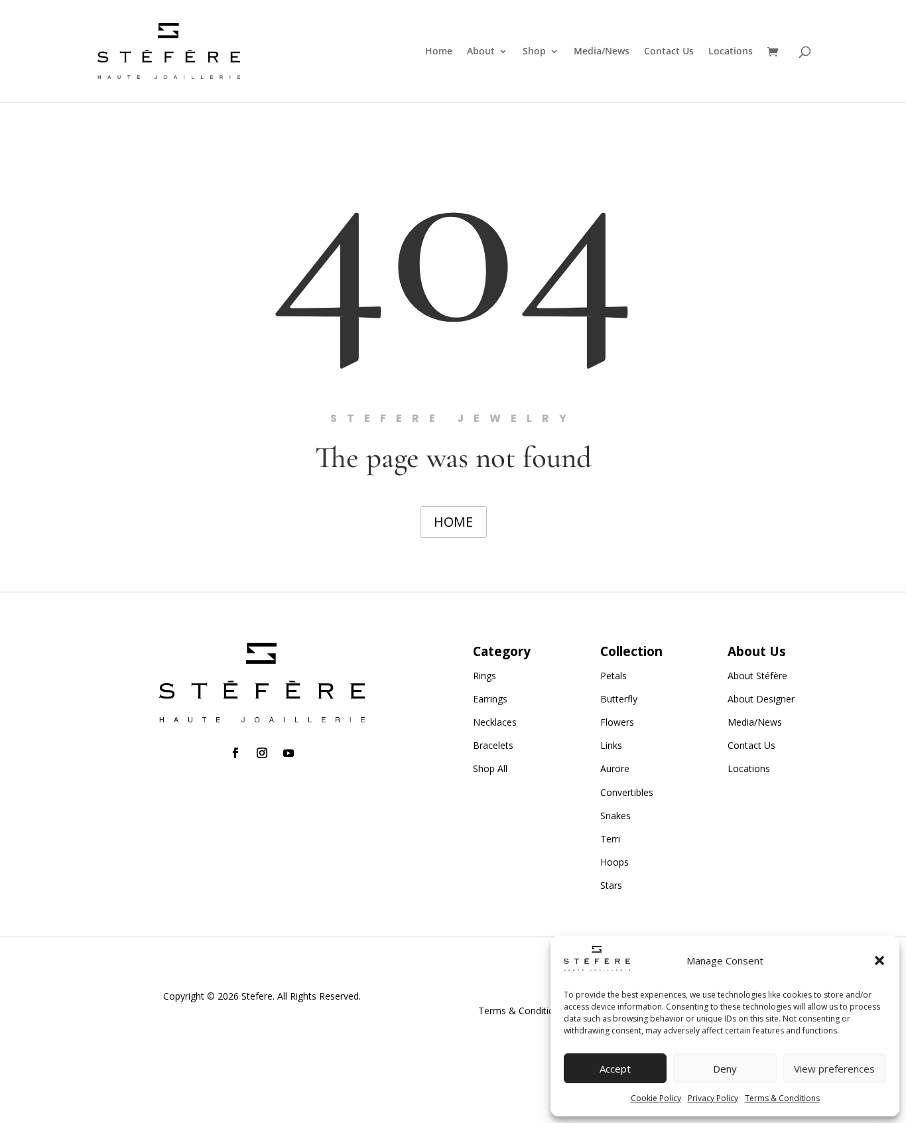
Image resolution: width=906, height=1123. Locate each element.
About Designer (761, 699)
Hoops (614, 862)
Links (611, 745)
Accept (615, 1068)
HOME (453, 522)
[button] (879, 960)
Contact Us (669, 51)
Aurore (614, 768)
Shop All (490, 768)
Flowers (617, 722)
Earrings (490, 699)
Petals (613, 675)
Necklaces (495, 722)
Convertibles (626, 792)
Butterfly (618, 699)
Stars (611, 885)
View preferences (834, 1068)
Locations (730, 51)
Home (438, 51)
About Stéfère (757, 675)
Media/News (601, 51)
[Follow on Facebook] (235, 752)
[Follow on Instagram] (262, 752)
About (481, 51)
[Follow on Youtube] (288, 752)
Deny (725, 1068)
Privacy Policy (713, 1098)
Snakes (615, 815)
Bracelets (493, 745)
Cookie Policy (656, 1098)
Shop (534, 51)
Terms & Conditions (782, 1098)
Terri (610, 838)
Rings (484, 675)
